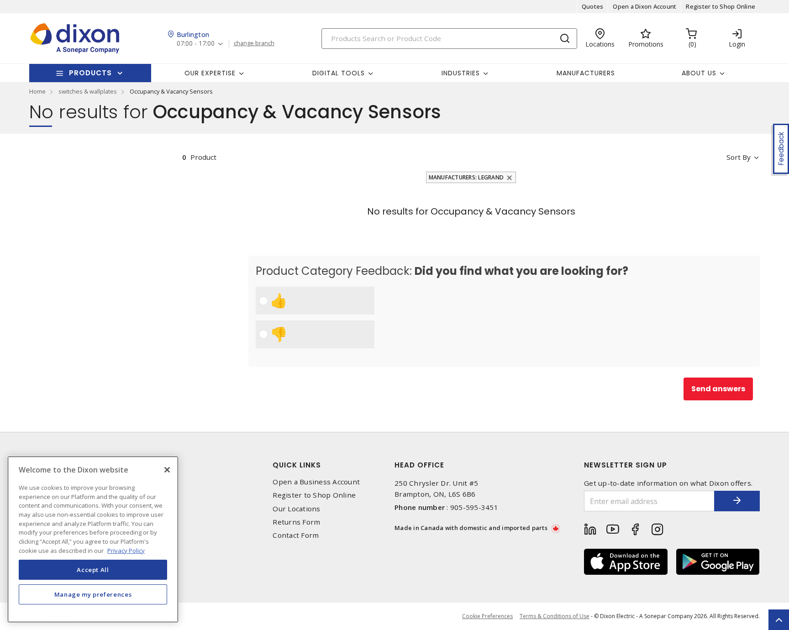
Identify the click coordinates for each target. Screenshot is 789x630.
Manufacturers (586, 73)
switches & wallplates (87, 91)
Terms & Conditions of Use (554, 616)
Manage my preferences (93, 594)
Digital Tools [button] (338, 73)
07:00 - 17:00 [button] (196, 43)
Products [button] (90, 73)
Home (37, 91)
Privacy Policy (126, 550)
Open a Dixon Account (644, 6)
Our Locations (296, 508)
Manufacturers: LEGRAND (466, 177)
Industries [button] (461, 73)
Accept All (93, 570)
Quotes (593, 6)
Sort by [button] (738, 157)
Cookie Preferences (487, 616)
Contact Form (296, 535)
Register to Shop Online (720, 6)
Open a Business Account (316, 482)
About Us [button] (699, 73)
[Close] (167, 470)
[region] (93, 539)
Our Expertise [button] (210, 73)
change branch (254, 43)
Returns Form (296, 522)
